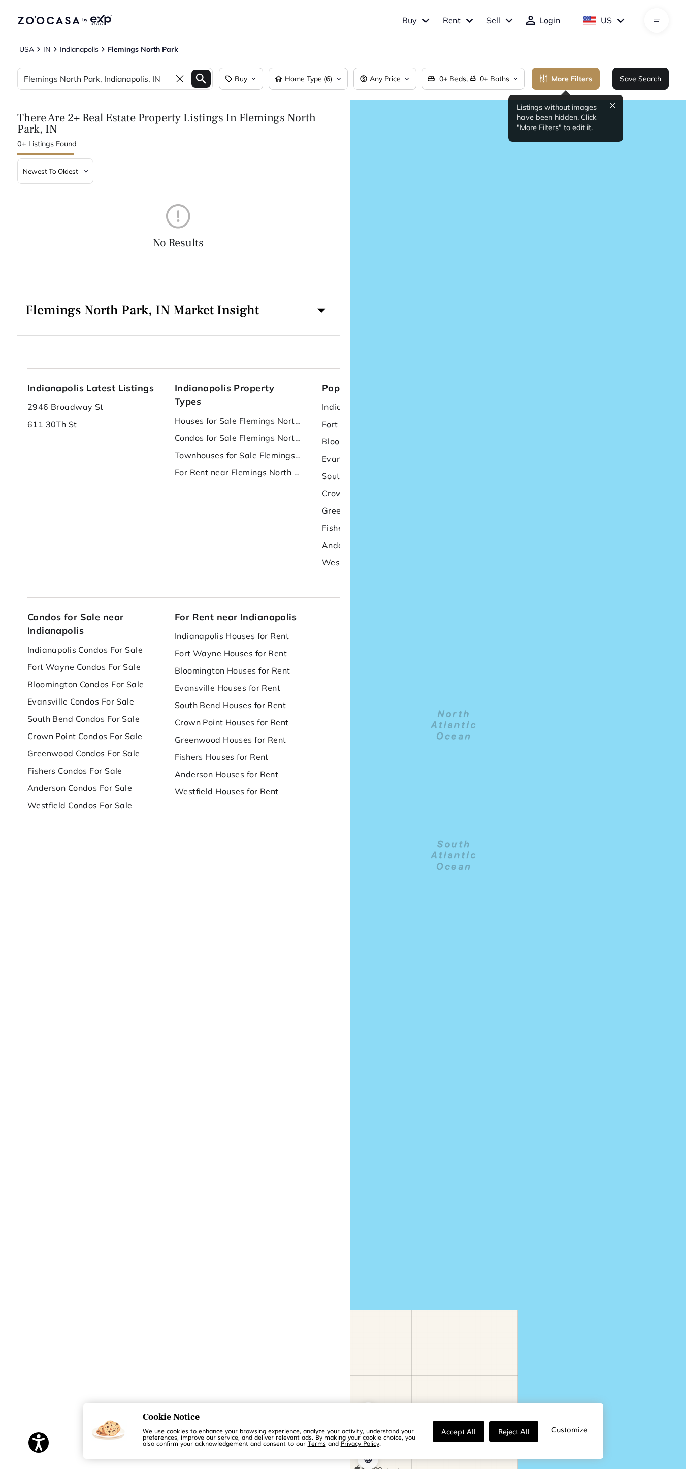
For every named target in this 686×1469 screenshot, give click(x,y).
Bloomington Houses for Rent (232, 670)
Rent (452, 20)
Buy (409, 20)
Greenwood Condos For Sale (83, 753)
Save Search (640, 78)
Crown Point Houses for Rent (232, 722)
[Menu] (656, 20)
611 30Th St (52, 424)
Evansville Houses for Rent (227, 688)
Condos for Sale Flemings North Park (238, 438)
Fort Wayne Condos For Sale (84, 667)
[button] (178, 310)
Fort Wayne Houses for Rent (231, 653)
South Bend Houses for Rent (230, 705)
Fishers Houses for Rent (222, 757)
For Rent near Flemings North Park (238, 472)
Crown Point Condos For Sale (85, 736)
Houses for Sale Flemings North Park (238, 421)
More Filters (571, 78)
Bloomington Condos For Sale (85, 684)
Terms (317, 1443)
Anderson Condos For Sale (80, 788)
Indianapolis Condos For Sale (85, 650)
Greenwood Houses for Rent (230, 739)
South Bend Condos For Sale (83, 719)
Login (549, 20)
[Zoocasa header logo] (64, 20)
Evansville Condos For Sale (80, 701)
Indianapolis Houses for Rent (232, 636)
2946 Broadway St (65, 407)
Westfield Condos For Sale (80, 805)
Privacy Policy (360, 1443)
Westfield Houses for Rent (227, 791)
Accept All (458, 1431)
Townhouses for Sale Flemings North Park (238, 455)
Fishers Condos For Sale (74, 770)
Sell (493, 20)
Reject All (514, 1431)
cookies (177, 1430)
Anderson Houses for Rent (227, 774)
